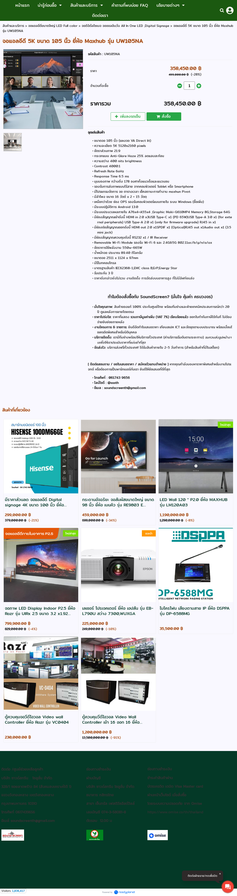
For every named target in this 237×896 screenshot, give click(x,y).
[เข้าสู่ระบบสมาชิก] (230, 10)
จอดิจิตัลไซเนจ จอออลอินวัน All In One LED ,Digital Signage (125, 25)
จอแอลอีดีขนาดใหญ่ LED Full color (53, 25)
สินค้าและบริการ (13, 25)
